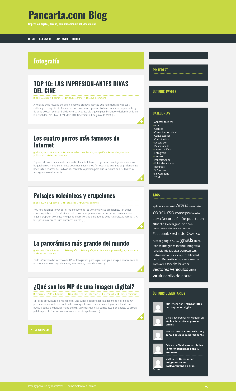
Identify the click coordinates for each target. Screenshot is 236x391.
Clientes (158, 128)
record (157, 259)
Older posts (42, 329)
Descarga (171, 224)
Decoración (160, 142)
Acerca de (45, 39)
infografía (193, 246)
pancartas (188, 250)
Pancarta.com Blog (67, 14)
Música (174, 251)
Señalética (160, 170)
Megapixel (109, 294)
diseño (184, 223)
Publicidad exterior (164, 163)
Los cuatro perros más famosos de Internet (76, 141)
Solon (78, 386)
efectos (172, 228)
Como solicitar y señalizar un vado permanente (185, 333)
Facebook (161, 233)
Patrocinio (160, 255)
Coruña (195, 213)
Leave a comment (97, 97)
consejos (182, 212)
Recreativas (169, 259)
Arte (69, 97)
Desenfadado (86, 152)
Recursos (159, 166)
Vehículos (179, 269)
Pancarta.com (162, 159)
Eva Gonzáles (184, 228)
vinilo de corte (178, 276)
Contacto (62, 39)
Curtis (157, 219)
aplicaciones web (164, 206)
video (192, 270)
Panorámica (132, 250)
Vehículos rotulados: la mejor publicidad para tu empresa (185, 349)
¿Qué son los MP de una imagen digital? (84, 286)
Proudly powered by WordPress (45, 386)
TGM (157, 177)
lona (156, 251)
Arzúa (182, 205)
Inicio (31, 39)
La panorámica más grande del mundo (81, 242)
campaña (195, 206)
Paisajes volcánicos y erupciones (74, 195)
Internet (158, 156)
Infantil (181, 246)
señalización (193, 259)
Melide (163, 251)
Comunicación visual (165, 132)
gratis (186, 239)
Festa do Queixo (184, 233)
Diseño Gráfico (162, 149)
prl (182, 255)
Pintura (170, 255)
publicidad (39, 155)
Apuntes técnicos (78, 294)
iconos (157, 246)
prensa (177, 255)
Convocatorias (162, 135)
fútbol (157, 241)
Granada (176, 241)
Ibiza (197, 241)
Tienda (76, 39)
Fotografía (77, 97)
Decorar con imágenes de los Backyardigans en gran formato (174, 364)
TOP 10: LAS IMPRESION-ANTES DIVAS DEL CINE (81, 87)
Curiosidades (72, 152)
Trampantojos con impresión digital (184, 305)
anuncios (124, 152)
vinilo (158, 275)
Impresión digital (117, 250)
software (158, 264)
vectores (161, 269)
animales (114, 152)
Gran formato (101, 250)
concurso (163, 212)
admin (57, 97)
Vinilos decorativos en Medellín (183, 317)
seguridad (182, 259)
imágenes (168, 246)
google (166, 241)
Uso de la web (177, 263)
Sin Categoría (161, 173)
